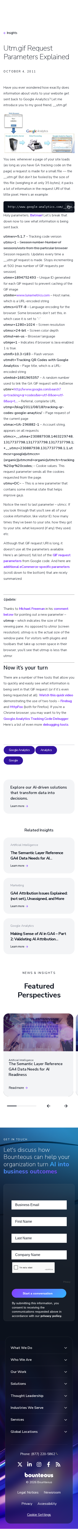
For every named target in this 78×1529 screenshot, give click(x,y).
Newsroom (52, 1492)
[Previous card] (48, 1106)
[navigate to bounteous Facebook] (48, 1464)
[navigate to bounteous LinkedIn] (29, 1464)
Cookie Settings (39, 1514)
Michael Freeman (32, 608)
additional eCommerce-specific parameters (36, 566)
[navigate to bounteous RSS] (58, 1464)
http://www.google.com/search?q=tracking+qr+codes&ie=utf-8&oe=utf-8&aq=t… (33, 395)
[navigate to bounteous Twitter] (20, 1464)
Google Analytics (19, 750)
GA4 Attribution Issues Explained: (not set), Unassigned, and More (38, 896)
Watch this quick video (56, 695)
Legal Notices (28, 1492)
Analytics (46, 750)
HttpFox (16, 707)
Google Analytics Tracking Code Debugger (35, 718)
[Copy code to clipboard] (68, 207)
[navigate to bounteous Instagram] (39, 1464)
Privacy (26, 1503)
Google (13, 760)
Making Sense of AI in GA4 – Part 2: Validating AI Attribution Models (38, 939)
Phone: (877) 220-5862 (37, 1454)
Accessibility (47, 1503)
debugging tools (55, 724)
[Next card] (66, 1106)
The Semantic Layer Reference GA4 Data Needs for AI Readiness (36, 858)
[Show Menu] (67, 8)
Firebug (66, 701)
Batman (36, 215)
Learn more (17, 806)
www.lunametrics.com (33, 295)
